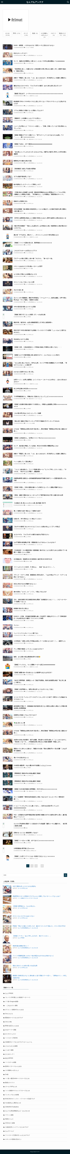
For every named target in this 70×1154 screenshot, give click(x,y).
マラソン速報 (9, 1115)
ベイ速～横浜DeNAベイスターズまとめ (17, 1078)
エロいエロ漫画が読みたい (13, 1139)
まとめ (7, 34)
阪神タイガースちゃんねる (13, 1066)
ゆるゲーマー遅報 (10, 1030)
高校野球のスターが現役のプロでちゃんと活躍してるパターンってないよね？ (37, 896)
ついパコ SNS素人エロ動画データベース (17, 997)
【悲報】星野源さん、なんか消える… (24, 906)
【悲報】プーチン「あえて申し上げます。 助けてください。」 (32, 936)
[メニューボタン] (2, 2)
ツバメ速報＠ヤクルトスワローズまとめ (28, 898)
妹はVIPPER (9, 1058)
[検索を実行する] (65, 875)
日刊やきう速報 (10, 1123)
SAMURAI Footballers (12, 1107)
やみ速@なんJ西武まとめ (13, 1103)
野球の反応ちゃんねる (12, 1025)
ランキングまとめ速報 (12, 1094)
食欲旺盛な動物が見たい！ (21, 946)
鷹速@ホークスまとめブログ (14, 1017)
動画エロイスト (62, 34)
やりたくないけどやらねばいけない (24, 916)
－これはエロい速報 (11, 1005)
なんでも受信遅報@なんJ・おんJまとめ (28, 928)
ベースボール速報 (10, 1062)
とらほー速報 (9, 1050)
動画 (35, 33)
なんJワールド (9, 1131)
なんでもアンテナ (35, 2)
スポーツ (53, 34)
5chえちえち (9, 1013)
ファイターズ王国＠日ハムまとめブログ (17, 1135)
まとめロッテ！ (10, 1054)
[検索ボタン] (68, 2)
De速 (6, 1074)
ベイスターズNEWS (11, 1038)
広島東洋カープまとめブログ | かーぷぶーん (18, 1042)
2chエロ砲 (8, 1021)
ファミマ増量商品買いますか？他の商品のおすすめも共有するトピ (33, 955)
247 (42, 866)
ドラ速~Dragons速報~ (12, 1001)
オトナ (26, 34)
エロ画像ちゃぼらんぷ (44, 35)
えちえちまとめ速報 (11, 1046)
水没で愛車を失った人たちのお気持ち (24, 886)
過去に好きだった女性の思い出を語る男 (25, 965)
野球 (16, 33)
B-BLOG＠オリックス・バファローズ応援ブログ (20, 1098)
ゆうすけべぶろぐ (10, 1034)
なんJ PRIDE (21, 938)
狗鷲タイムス (9, 1119)
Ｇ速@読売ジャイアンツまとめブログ (16, 1127)
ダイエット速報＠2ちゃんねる (14, 1009)
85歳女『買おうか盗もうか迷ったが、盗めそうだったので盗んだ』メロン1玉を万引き (39, 926)
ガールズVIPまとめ (22, 888)
